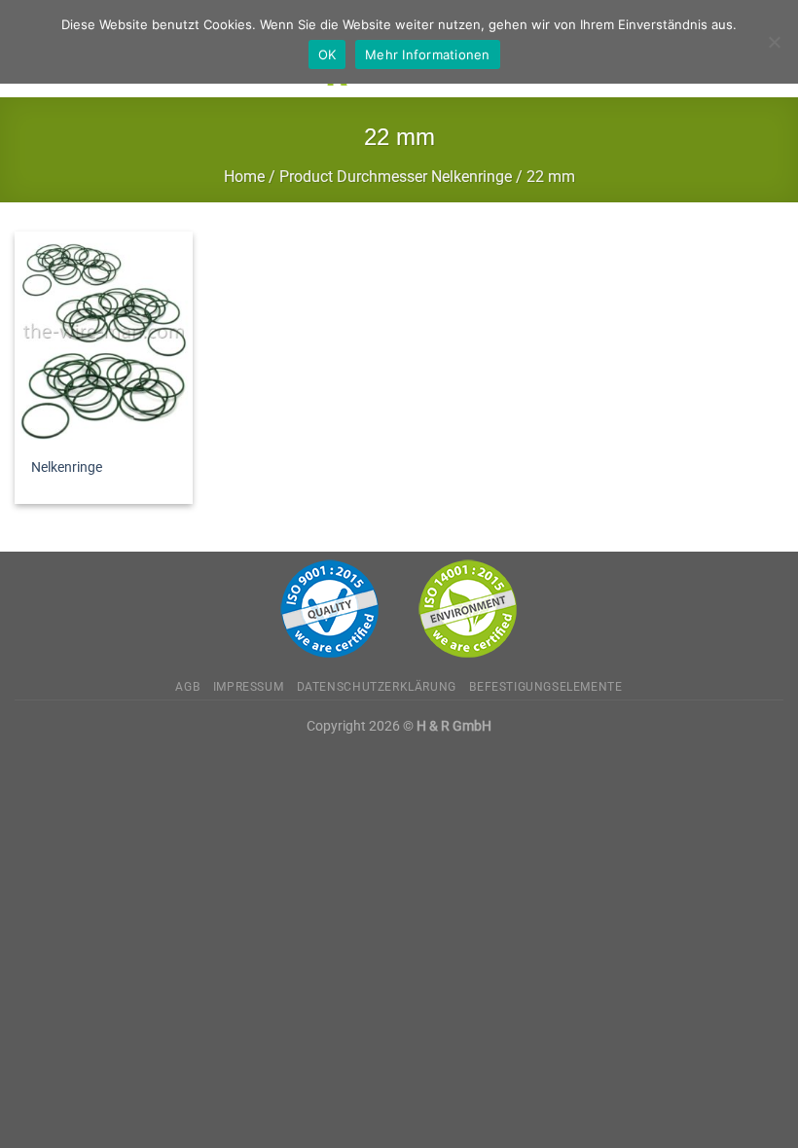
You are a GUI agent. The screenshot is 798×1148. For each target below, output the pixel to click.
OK (327, 54)
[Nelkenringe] (104, 338)
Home (244, 176)
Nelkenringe (66, 467)
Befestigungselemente (545, 687)
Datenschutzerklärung (376, 687)
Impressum (248, 687)
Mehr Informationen (427, 54)
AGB (187, 687)
